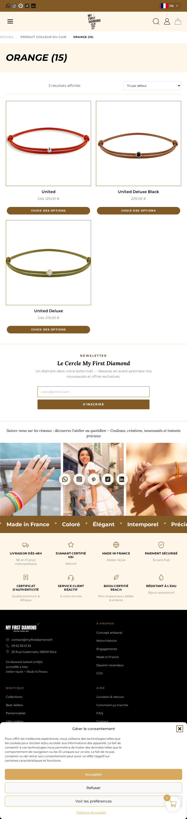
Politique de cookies (91, 812)
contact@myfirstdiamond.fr (32, 639)
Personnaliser (16, 713)
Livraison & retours (110, 697)
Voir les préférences (93, 801)
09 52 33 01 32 (21, 646)
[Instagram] (14, 6)
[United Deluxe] (48, 262)
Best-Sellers (14, 705)
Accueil (7, 37)
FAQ (99, 713)
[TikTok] (27, 6)
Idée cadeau (15, 721)
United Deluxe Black (138, 191)
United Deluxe (48, 311)
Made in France (107, 657)
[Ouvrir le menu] (10, 21)
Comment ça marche (112, 705)
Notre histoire (106, 640)
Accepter (93, 774)
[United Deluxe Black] (138, 143)
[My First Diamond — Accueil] (93, 21)
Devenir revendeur (110, 665)
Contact (102, 721)
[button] (179, 728)
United (49, 191)
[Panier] (178, 21)
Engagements (106, 649)
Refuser (93, 787)
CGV (99, 673)
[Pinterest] (21, 6)
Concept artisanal (109, 632)
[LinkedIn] (33, 6)
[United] (48, 143)
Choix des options (48, 210)
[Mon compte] (167, 21)
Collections (14, 697)
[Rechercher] (156, 21)
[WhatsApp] (8, 6)
